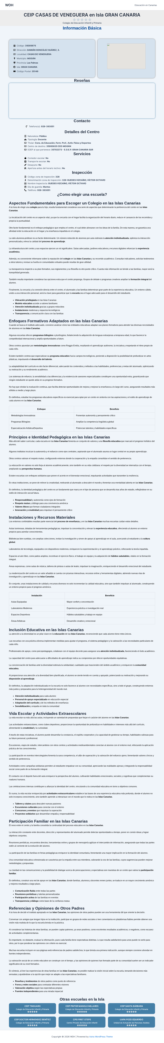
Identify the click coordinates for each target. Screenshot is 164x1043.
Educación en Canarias (146, 5)
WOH (9, 5)
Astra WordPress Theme (101, 1036)
